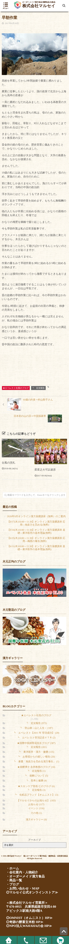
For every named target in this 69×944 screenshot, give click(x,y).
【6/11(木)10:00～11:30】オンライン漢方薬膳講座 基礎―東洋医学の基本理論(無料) (36, 548)
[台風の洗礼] (18, 448)
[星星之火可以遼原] (50, 451)
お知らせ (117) (36, 804)
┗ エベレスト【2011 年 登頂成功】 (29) (36, 733)
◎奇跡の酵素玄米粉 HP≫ (24, 922)
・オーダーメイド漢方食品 (25, 876)
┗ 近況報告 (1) (36, 771)
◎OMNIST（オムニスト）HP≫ (29, 918)
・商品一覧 (14, 880)
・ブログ (12, 884)
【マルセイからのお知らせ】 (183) (36, 800)
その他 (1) (36, 813)
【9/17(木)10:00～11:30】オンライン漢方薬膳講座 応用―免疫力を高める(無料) (36, 523)
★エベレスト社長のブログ (16, 388)
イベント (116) (36, 808)
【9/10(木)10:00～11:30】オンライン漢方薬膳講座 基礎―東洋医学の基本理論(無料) (36, 531)
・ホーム (12, 868)
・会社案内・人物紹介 (22, 872)
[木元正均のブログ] (34, 582)
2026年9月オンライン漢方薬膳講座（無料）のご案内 (36, 516)
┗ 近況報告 (38, 388)
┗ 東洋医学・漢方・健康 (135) (36, 752)
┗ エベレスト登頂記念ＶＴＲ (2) (36, 737)
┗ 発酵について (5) (36, 776)
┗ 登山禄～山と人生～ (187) (36, 728)
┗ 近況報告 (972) (36, 723)
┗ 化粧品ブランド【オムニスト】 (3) (36, 795)
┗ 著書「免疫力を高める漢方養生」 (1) (36, 761)
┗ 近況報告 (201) (36, 747)
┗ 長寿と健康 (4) (36, 780)
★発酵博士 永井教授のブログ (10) (36, 767)
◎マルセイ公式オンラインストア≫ (32, 892)
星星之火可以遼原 (45, 469)
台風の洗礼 (8, 462)
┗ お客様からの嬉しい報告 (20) (36, 757)
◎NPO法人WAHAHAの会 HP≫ (29, 926)
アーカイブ (34, 840)
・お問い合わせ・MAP (22, 888)
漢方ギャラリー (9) (36, 819)
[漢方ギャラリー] (34, 679)
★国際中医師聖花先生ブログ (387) (36, 743)
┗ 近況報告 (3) (36, 790)
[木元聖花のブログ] (34, 631)
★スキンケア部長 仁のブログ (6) (36, 786)
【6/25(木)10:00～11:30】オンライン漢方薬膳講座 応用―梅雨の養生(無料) (36, 540)
